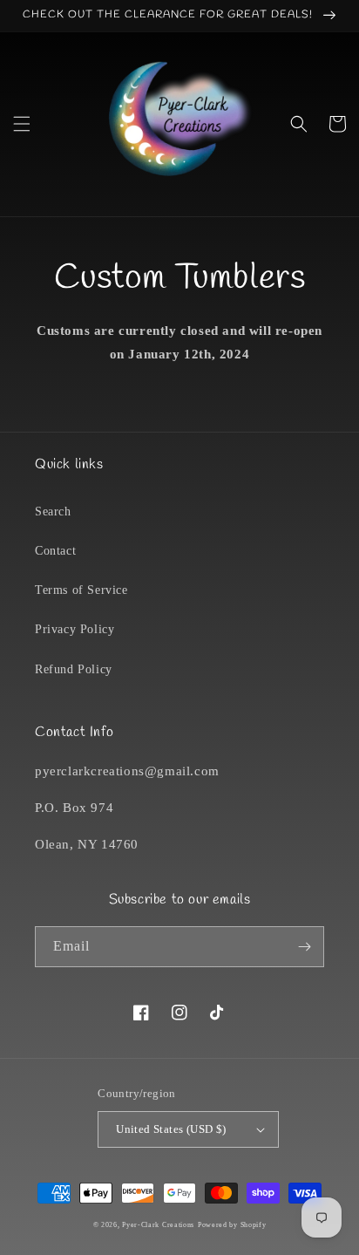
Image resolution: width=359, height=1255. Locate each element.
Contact (55, 550)
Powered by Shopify (232, 1225)
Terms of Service (81, 590)
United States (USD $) (171, 1129)
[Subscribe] (304, 946)
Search (53, 511)
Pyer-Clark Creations (158, 1225)
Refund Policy (73, 669)
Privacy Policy (74, 629)
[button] (22, 124)
